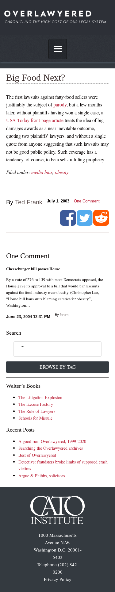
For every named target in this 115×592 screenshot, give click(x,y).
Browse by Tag (58, 367)
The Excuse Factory (35, 404)
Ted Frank (28, 202)
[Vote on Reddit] (101, 223)
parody (60, 104)
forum (64, 315)
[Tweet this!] (84, 223)
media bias (41, 172)
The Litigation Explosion (40, 397)
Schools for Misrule (35, 418)
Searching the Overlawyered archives (50, 448)
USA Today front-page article (34, 120)
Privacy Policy (57, 579)
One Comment (87, 201)
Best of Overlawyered (37, 455)
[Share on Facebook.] (68, 223)
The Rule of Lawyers (36, 411)
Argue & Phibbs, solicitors (41, 476)
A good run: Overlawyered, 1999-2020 (52, 441)
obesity (61, 172)
